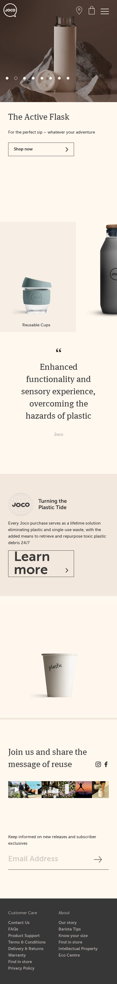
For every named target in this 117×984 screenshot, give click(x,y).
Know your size (73, 936)
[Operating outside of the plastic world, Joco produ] (100, 789)
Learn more (32, 563)
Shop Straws (25, 159)
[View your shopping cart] (92, 10)
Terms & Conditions (27, 942)
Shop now (23, 209)
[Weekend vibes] (16, 789)
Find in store (20, 962)
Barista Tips (70, 929)
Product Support (24, 936)
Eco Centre (69, 955)
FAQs (13, 929)
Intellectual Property (78, 949)
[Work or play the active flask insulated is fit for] (33, 789)
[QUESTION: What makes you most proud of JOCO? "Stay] (83, 789)
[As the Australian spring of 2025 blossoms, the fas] (67, 789)
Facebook (106, 764)
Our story (68, 923)
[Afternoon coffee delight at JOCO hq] (50, 789)
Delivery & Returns (26, 949)
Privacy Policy (21, 968)
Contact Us (19, 923)
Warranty (17, 955)
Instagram (98, 764)
